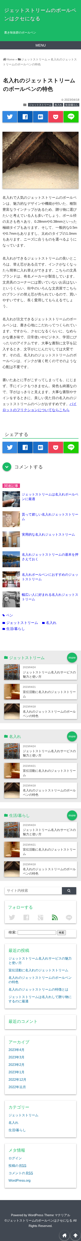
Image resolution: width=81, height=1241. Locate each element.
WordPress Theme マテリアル (49, 1215)
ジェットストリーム (40, 104)
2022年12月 (17, 1079)
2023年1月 (17, 1072)
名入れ (58, 104)
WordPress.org (20, 1180)
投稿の (17, 1165)
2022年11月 (17, 1087)
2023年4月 (17, 1050)
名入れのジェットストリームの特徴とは (38, 989)
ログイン (15, 1158)
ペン (7, 615)
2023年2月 (17, 1064)
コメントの (21, 1173)
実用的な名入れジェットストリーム (48, 534)
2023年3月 (17, 1057)
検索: (13, 932)
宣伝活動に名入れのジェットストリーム (38, 970)
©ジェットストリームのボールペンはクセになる (38, 1220)
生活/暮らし (71, 104)
